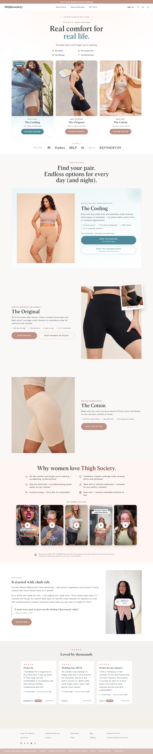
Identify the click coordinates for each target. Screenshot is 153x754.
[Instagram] (21, 743)
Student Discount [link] (113, 733)
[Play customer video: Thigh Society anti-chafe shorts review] (125, 525)
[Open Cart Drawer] (148, 7)
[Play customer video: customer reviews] (101, 525)
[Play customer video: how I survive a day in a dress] (27, 525)
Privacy (42, 751)
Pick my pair (22, 622)
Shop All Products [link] (27, 733)
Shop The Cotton (94, 426)
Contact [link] (48, 738)
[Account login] (143, 7)
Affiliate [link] (93, 738)
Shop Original (24, 335)
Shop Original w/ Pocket (56, 335)
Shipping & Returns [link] (52, 733)
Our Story (93, 7)
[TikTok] (27, 743)
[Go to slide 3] (47, 261)
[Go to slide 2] (45, 261)
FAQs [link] (73, 738)
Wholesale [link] (75, 733)
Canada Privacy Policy (56, 751)
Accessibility (119, 751)
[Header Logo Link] (13, 7)
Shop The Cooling (108, 240)
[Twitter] (35, 743)
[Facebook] (24, 743)
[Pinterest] (31, 743)
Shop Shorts (61, 7)
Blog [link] (91, 733)
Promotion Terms (104, 751)
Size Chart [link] (24, 738)
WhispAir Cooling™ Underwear (82, 2)
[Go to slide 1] (44, 261)
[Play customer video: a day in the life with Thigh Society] (52, 525)
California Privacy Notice (78, 751)
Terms (93, 751)
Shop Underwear (77, 7)
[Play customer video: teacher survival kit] (76, 525)
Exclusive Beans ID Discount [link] (117, 738)
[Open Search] (138, 7)
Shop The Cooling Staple (108, 250)
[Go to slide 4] (45, 451)
